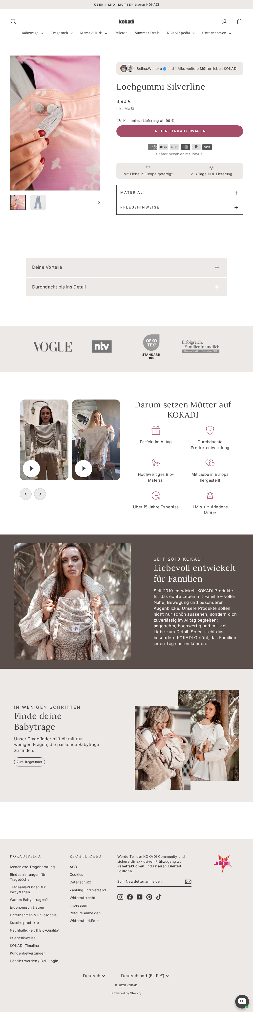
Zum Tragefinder (29, 762)
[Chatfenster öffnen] (242, 1002)
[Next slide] (40, 494)
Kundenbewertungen (27, 953)
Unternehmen (214, 33)
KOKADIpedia (179, 33)
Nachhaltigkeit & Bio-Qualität (35, 930)
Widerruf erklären (85, 920)
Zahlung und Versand (88, 890)
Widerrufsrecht (82, 898)
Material (131, 192)
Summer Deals (147, 33)
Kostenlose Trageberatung (32, 867)
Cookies (76, 874)
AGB (73, 867)
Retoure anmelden (85, 913)
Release (121, 33)
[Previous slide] (26, 494)
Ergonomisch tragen (27, 907)
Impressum (79, 905)
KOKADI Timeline (24, 945)
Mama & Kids (91, 33)
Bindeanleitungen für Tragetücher (27, 876)
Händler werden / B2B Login (34, 961)
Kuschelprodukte (24, 922)
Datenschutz (80, 882)
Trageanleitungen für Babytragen (28, 889)
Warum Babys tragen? (29, 899)
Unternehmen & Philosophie (33, 915)
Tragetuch (60, 33)
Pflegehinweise (139, 207)
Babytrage (31, 33)
